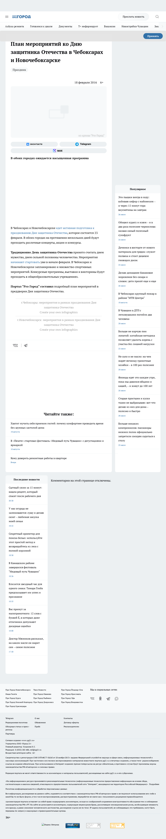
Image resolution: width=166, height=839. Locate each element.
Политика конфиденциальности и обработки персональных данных (36, 789)
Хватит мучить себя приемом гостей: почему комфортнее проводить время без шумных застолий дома (57, 427)
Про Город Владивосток (72, 702)
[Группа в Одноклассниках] (100, 698)
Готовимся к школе (41, 26)
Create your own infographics (59, 312)
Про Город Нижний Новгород (19, 702)
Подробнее (154, 784)
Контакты (68, 718)
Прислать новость (133, 16)
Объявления (40, 722)
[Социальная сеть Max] (59, 150)
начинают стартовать (25, 262)
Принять (153, 36)
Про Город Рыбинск (42, 698)
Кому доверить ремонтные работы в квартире (39, 460)
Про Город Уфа (68, 698)
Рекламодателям (71, 726)
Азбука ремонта (14, 26)
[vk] (15, 345)
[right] (162, 26)
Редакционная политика (16, 722)
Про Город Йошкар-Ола (72, 690)
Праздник (19, 70)
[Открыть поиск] (157, 16)
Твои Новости (39, 690)
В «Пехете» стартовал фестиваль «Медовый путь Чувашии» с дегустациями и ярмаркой (57, 444)
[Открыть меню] (7, 16)
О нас (37, 718)
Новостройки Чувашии (135, 26)
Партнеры (10, 733)
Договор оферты (71, 722)
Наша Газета (11, 694)
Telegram (9, 718)
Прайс (37, 726)
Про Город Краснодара (16, 706)
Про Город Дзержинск (43, 702)
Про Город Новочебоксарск (18, 690)
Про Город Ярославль (71, 694)
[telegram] (27, 345)
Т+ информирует (88, 26)
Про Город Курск (13, 698)
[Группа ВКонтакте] (34, 144)
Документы (65, 26)
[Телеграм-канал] (83, 144)
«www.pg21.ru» (28, 740)
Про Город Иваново (42, 694)
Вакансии (109, 26)
